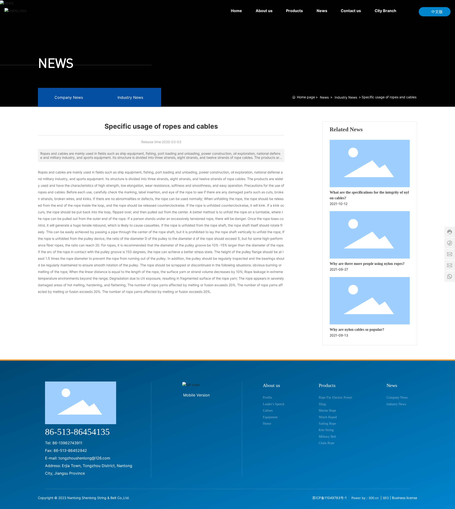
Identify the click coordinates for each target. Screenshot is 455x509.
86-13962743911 (67, 443)
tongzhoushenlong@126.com (84, 458)
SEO (386, 498)
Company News (69, 97)
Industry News (130, 97)
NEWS (55, 63)
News (324, 97)
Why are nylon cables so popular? (357, 329)
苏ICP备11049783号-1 (329, 498)
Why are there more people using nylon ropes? (367, 264)
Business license (404, 498)
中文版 (437, 11)
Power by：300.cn (365, 498)
